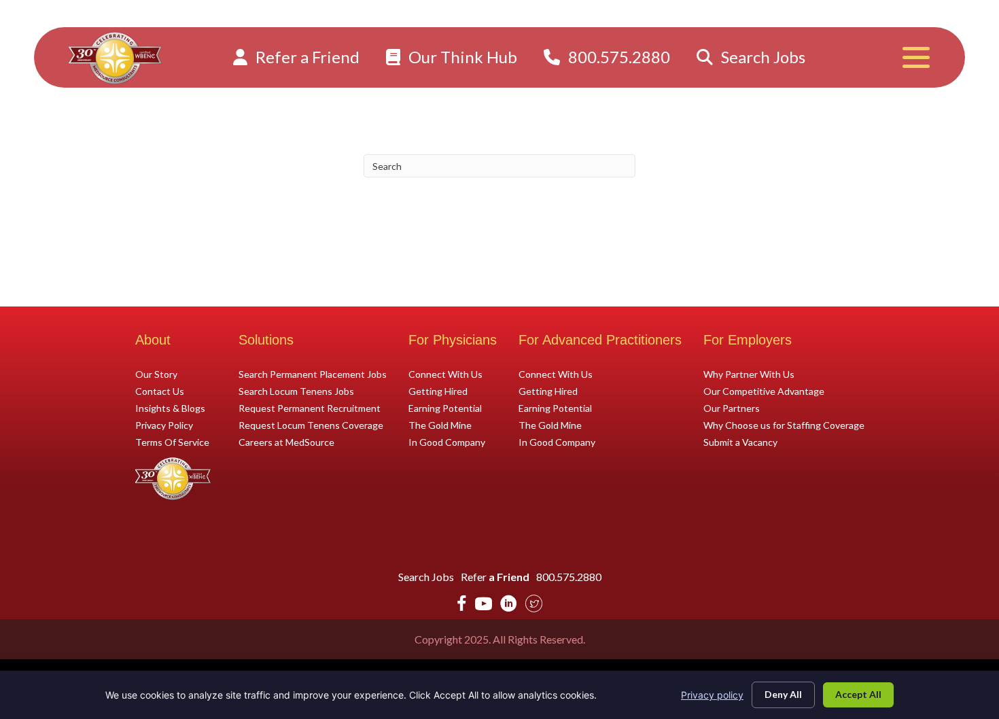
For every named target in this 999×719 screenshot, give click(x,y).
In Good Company (446, 441)
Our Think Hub (461, 57)
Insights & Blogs (170, 407)
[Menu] (916, 57)
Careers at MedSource (286, 441)
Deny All (783, 694)
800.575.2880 (617, 57)
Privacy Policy (164, 424)
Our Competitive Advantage (763, 390)
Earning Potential (445, 407)
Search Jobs (761, 57)
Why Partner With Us (748, 373)
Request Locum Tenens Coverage (311, 424)
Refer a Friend (306, 57)
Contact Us (159, 390)
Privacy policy (712, 695)
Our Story (156, 373)
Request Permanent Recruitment (310, 407)
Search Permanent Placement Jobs (313, 373)
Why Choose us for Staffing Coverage (783, 424)
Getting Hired (438, 390)
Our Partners (731, 407)
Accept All (858, 694)
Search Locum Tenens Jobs (296, 390)
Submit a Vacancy (740, 441)
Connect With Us (445, 373)
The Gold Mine (440, 424)
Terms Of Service (172, 441)
